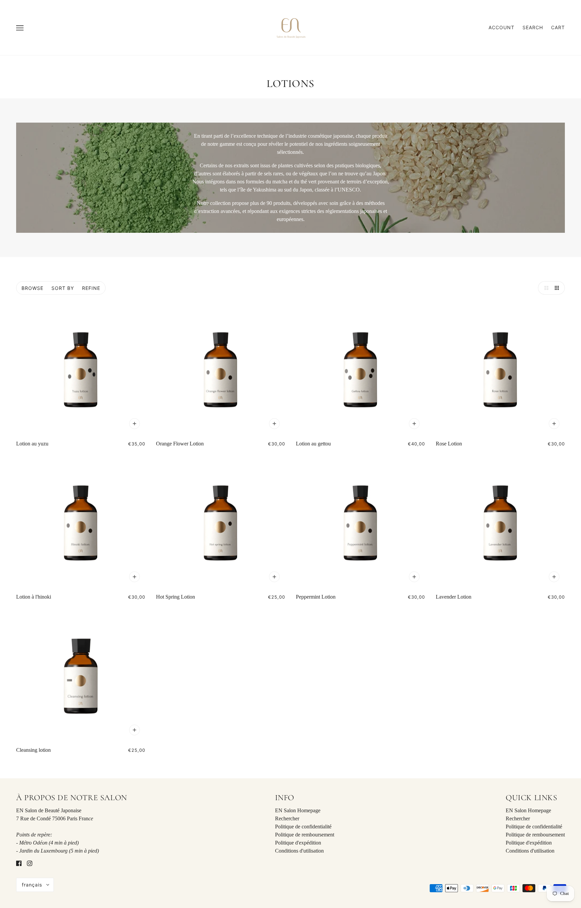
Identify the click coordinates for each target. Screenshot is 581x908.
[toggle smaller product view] (558, 288)
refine (91, 288)
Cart (558, 27)
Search (532, 27)
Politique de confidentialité (303, 826)
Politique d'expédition (298, 843)
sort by (62, 288)
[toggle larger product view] (544, 288)
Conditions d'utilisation (299, 851)
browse (32, 288)
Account (501, 27)
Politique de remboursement (304, 834)
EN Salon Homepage (297, 810)
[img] (18, 863)
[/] (290, 27)
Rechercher (287, 818)
